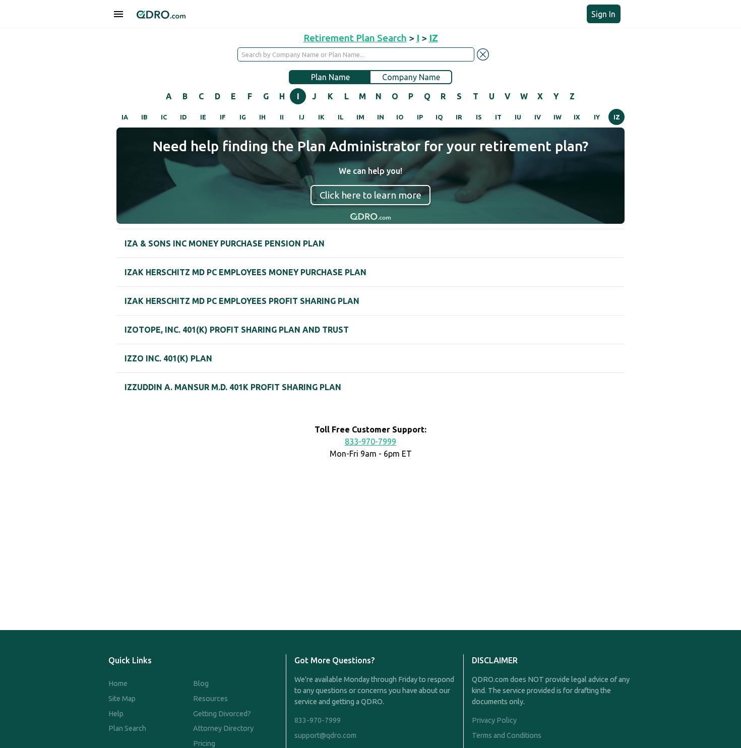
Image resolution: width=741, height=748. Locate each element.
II (282, 116)
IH (262, 116)
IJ (301, 116)
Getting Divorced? (222, 714)
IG (242, 116)
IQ (439, 116)
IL (341, 116)
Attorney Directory (223, 728)
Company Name (411, 77)
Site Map (122, 699)
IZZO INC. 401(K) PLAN (168, 358)
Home (118, 683)
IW (557, 116)
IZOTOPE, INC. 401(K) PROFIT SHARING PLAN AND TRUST (237, 329)
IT (498, 116)
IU (518, 116)
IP (420, 116)
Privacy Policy (494, 720)
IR (459, 116)
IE (203, 116)
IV (537, 116)
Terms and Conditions (506, 735)
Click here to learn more (370, 195)
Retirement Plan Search (355, 37)
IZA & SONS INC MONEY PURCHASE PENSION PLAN (225, 243)
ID (183, 116)
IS (479, 116)
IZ (616, 116)
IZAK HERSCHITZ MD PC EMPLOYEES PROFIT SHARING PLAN (242, 300)
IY (597, 116)
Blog (201, 683)
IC (164, 116)
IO (400, 116)
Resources (210, 699)
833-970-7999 (370, 441)
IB (144, 116)
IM (360, 116)
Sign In (603, 14)
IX (577, 116)
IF (223, 116)
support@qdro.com (325, 735)
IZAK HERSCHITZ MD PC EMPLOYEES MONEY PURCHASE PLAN (245, 272)
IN (380, 116)
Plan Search (127, 728)
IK (321, 116)
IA (124, 116)
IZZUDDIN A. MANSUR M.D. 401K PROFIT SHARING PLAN (233, 387)
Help (116, 714)
